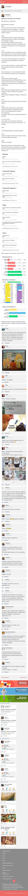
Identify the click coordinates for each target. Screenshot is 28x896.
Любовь (7, 487)
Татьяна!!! (8, 6)
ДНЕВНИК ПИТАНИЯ (6, 851)
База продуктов (18, 10)
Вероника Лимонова (10, 632)
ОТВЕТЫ (3, 867)
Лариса (7, 505)
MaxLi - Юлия (5, 398)
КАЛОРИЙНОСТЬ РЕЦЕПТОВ (7, 865)
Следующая (23, 677)
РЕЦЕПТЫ (4, 853)
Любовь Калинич (9, 606)
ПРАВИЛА (9, 878)
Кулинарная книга (9, 10)
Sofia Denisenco (9, 648)
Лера (6, 375)
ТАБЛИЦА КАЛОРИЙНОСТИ (7, 863)
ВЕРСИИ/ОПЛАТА (5, 874)
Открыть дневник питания (18, 323)
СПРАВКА (4, 872)
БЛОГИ (3, 855)
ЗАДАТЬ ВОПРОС (5, 876)
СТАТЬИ (3, 858)
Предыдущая (5, 677)
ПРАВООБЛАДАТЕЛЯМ (6, 870)
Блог (2, 10)
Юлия (6, 328)
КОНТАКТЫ (11, 876)
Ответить (7, 343)
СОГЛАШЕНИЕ (5, 878)
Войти (25, 2)
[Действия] (25, 330)
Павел (6, 346)
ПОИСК (3, 860)
